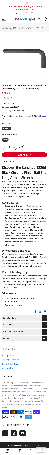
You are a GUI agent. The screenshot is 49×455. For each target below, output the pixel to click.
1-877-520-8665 (25, 12)
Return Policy (7, 368)
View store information (14, 305)
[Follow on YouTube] (45, 311)
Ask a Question (9, 293)
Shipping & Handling (10, 359)
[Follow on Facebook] (35, 311)
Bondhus (11, 103)
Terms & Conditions (10, 364)
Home (4, 27)
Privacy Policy (8, 355)
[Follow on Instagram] (40, 311)
